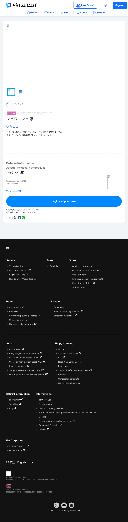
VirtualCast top (16, 266)
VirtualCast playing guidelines (23, 316)
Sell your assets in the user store (25, 370)
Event (50, 12)
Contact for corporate (68, 379)
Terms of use (45, 400)
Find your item (79, 275)
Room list (13, 311)
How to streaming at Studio (67, 311)
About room (15, 307)
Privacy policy (45, 404)
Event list (54, 266)
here (37, 209)
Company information (49, 425)
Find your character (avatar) (85, 270)
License (42, 417)
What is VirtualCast (18, 270)
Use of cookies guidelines (51, 408)
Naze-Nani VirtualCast (68, 362)
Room (83, 12)
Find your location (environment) (87, 279)
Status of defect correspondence (74, 370)
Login (104, 5)
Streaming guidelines (64, 316)
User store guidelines (82, 283)
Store (67, 12)
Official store (78, 287)
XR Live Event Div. (17, 446)
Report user (63, 366)
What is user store (81, 266)
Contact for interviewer (69, 383)
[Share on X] (15, 217)
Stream (101, 12)
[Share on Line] (23, 217)
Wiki (60, 349)
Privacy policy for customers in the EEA (57, 421)
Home (34, 12)
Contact (62, 375)
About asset (15, 349)
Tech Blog (14, 404)
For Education (15, 450)
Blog (11, 408)
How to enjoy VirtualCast (21, 279)
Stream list (59, 307)
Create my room (17, 320)
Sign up (119, 5)
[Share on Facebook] (19, 217)
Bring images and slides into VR (24, 353)
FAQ (60, 358)
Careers (42, 429)
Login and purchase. (64, 201)
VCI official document (68, 353)
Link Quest (87, 5)
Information (14, 400)
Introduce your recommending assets (27, 375)
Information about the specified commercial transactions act (67, 412)
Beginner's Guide (17, 275)
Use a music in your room (21, 324)
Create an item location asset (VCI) (26, 362)
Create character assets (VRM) (24, 358)
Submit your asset (18, 366)
